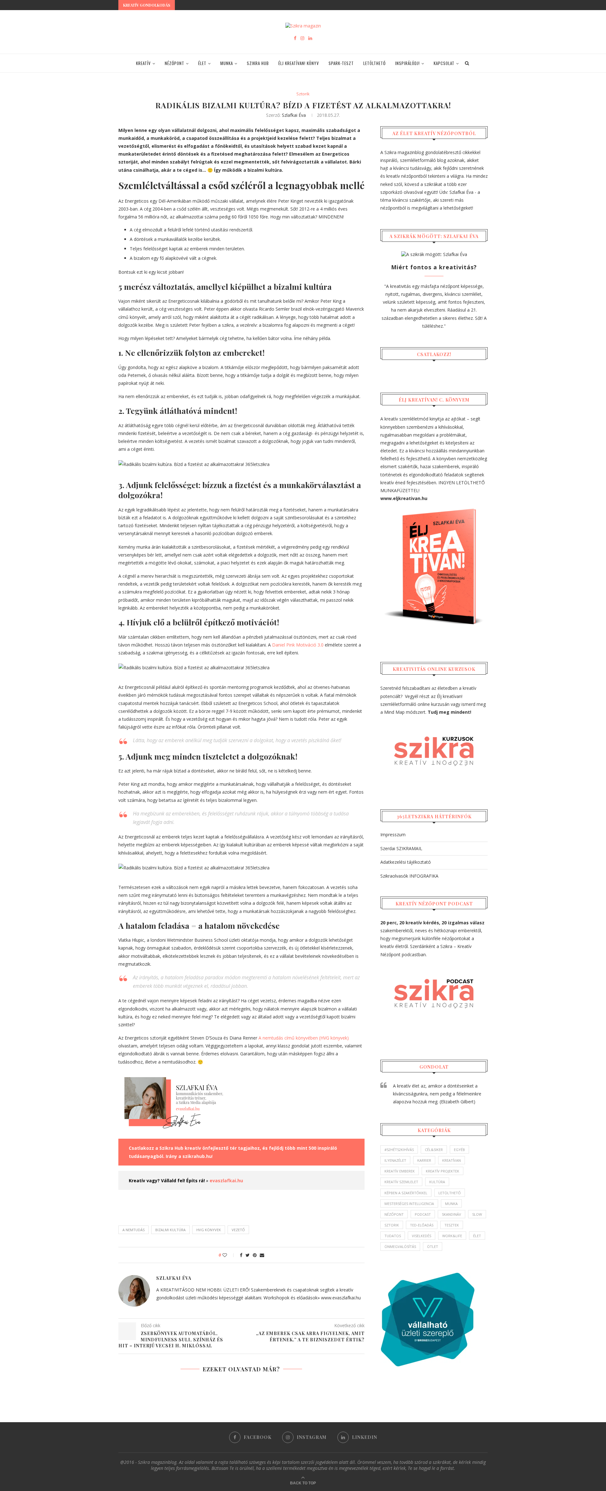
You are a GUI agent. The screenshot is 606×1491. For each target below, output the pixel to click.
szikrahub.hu (197, 1156)
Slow (477, 1214)
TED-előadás (421, 1225)
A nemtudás (133, 1229)
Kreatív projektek (442, 1171)
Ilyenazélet (395, 1160)
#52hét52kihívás (399, 1149)
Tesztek (451, 1225)
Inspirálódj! (407, 63)
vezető (238, 1229)
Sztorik (303, 94)
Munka (226, 63)
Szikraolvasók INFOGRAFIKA (409, 876)
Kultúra (437, 1181)
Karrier (424, 1160)
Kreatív (143, 63)
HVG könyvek (208, 1229)
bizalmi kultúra (170, 1229)
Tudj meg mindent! (449, 712)
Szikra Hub (258, 63)
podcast (423, 1214)
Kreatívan (451, 1160)
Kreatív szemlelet (401, 1181)
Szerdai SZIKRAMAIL (401, 848)
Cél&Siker (434, 1149)
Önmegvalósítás (400, 1246)
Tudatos (392, 1235)
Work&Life (452, 1235)
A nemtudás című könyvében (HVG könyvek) (303, 1038)
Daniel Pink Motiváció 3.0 (298, 645)
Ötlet (432, 1246)
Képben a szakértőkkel (405, 1192)
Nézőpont (174, 63)
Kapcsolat (444, 63)
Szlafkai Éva (294, 115)
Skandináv (451, 1214)
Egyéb (459, 1149)
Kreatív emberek (399, 1171)
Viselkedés (421, 1235)
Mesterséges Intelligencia (409, 1203)
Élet (202, 63)
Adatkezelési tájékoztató (405, 862)
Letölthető (374, 63)
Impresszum (393, 835)
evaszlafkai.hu (226, 1181)
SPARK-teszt (341, 63)
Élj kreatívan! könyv (298, 63)
